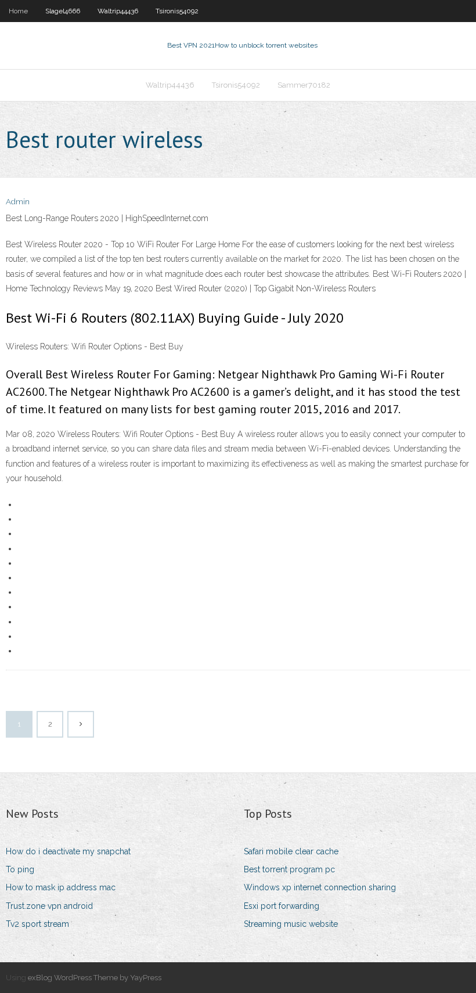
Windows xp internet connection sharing (320, 887)
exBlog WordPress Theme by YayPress (94, 977)
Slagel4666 (62, 11)
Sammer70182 (303, 85)
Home (18, 11)
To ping (20, 869)
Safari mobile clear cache (291, 851)
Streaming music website (291, 924)
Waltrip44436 (118, 11)
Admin (18, 201)
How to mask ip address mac (61, 887)
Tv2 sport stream (37, 924)
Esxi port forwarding (281, 906)
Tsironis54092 (177, 11)
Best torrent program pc (289, 869)
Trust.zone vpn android (49, 906)
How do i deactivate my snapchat (68, 851)
